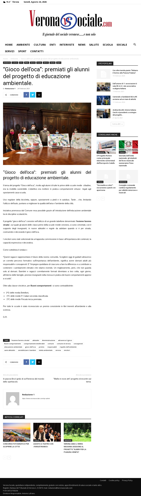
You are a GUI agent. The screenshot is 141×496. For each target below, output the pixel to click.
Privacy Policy (127, 480)
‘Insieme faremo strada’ (20, 340)
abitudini (35, 340)
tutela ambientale (45, 350)
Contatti (36, 51)
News (81, 44)
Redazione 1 (10, 88)
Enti (53, 44)
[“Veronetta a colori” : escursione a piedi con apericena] (106, 176)
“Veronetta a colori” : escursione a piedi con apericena (106, 187)
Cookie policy (114, 480)
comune (51, 344)
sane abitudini (9, 350)
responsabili (52, 347)
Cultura (40, 44)
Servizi (9, 51)
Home (9, 44)
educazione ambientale (13, 347)
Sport (22, 51)
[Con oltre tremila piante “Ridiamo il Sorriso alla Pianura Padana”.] (103, 74)
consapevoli (78, 344)
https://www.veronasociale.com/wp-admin (36, 398)
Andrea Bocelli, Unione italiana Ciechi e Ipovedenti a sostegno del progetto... (124, 112)
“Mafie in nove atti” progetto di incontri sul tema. (72, 380)
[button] (134, 45)
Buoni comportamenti (12, 344)
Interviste (66, 44)
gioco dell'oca (30, 347)
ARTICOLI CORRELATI (14, 417)
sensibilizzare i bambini (27, 350)
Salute (94, 44)
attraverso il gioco (65, 340)
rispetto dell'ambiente (68, 347)
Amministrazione (48, 340)
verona (58, 350)
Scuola (108, 44)
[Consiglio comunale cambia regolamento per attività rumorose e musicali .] (128, 176)
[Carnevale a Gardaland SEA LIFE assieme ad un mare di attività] (103, 100)
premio (41, 347)
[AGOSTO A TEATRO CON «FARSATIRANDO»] (47, 432)
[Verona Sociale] (70, 22)
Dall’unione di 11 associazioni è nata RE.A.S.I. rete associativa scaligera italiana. (125, 86)
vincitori (67, 350)
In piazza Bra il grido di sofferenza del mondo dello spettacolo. (23, 380)
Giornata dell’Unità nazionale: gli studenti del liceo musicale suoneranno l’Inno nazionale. (128, 161)
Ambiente (23, 44)
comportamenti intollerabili (34, 344)
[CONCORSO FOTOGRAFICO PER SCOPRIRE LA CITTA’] (16, 432)
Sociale (122, 44)
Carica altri (116, 124)
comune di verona (64, 344)
